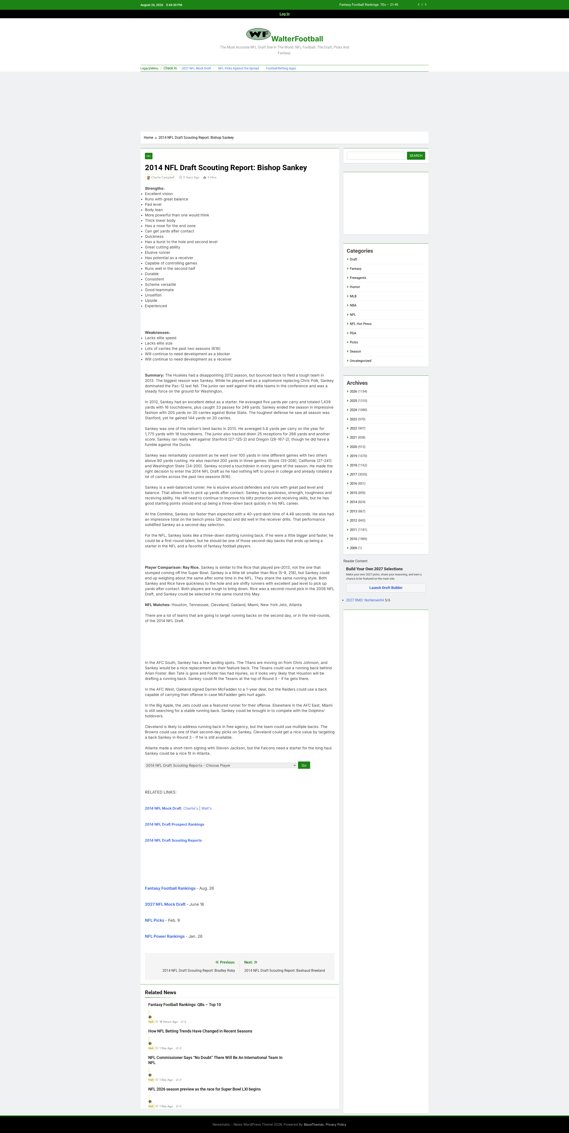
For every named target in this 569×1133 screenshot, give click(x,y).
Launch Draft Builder (386, 588)
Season (355, 351)
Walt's (206, 808)
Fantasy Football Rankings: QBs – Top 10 (184, 1004)
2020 (353, 447)
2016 (353, 484)
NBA (353, 305)
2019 (353, 456)
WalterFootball (297, 38)
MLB (353, 296)
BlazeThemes (314, 1124)
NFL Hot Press (361, 324)
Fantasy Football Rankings (170, 888)
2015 (353, 493)
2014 (353, 502)
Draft (353, 259)
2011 (353, 530)
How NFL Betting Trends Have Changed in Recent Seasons (200, 1031)
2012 (353, 520)
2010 (353, 539)
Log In (285, 14)
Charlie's (190, 808)
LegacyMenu (149, 68)
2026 (353, 391)
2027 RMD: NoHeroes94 (365, 600)
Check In (170, 68)
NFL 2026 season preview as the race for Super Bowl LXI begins (204, 1089)
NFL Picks (154, 920)
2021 (353, 437)
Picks (354, 342)
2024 (353, 410)
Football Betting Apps (281, 68)
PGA (353, 333)
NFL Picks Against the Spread (238, 68)
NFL (148, 156)
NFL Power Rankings (165, 936)
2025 (353, 401)
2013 (353, 511)
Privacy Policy (336, 1124)
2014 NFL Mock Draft (163, 808)
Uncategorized (360, 361)
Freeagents (358, 278)
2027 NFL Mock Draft (196, 68)
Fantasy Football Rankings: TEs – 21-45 (368, 5)
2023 (353, 419)
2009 (353, 548)
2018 (353, 465)
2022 (353, 428)
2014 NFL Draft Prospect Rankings (174, 824)
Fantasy (355, 269)
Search (416, 156)
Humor (355, 287)
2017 (353, 474)
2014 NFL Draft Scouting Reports (173, 840)
